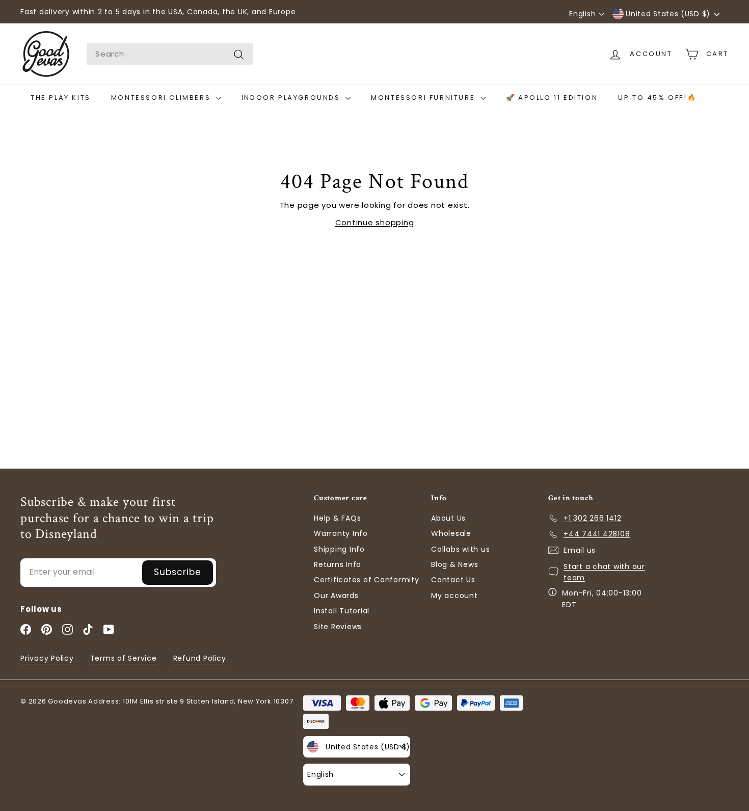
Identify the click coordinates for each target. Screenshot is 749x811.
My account (454, 595)
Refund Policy (199, 658)
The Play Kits (61, 97)
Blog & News (454, 564)
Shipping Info (339, 549)
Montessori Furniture (424, 97)
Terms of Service (123, 658)
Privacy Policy (47, 658)
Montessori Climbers (162, 97)
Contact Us (453, 580)
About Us (448, 518)
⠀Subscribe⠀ (177, 572)
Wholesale (451, 533)
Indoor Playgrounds (292, 97)
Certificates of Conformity (366, 580)
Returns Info (337, 564)
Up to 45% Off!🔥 (657, 97)
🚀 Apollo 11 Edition (552, 97)
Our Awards (336, 595)
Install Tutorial (341, 611)
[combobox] (170, 54)
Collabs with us (460, 549)
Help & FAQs (337, 518)
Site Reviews (338, 626)
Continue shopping (374, 222)
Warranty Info (341, 533)
